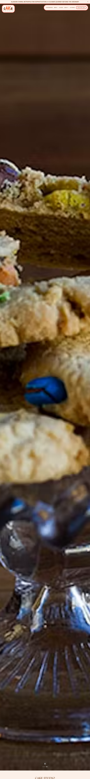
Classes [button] (61, 7)
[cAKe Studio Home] (8, 8)
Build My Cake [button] (81, 7)
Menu (56, 7)
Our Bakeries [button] (49, 7)
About (66, 7)
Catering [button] (72, 7)
